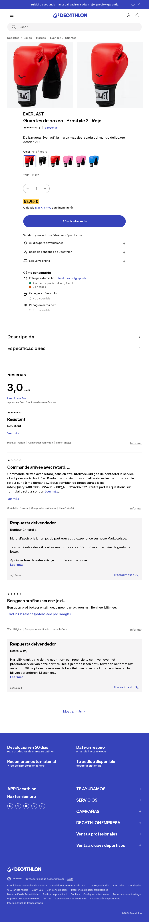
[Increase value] (45, 188)
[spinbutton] (36, 188)
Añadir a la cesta (75, 221)
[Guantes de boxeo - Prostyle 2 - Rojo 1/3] (40, 75)
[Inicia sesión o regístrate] (128, 15)
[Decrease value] (27, 188)
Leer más (16, 564)
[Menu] (11, 15)
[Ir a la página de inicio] (70, 15)
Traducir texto (124, 575)
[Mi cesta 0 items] (137, 15)
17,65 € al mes (43, 207)
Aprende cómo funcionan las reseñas (29, 402)
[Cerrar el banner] (139, 4)
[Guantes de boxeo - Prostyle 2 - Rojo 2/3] (110, 75)
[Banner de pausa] (133, 4)
